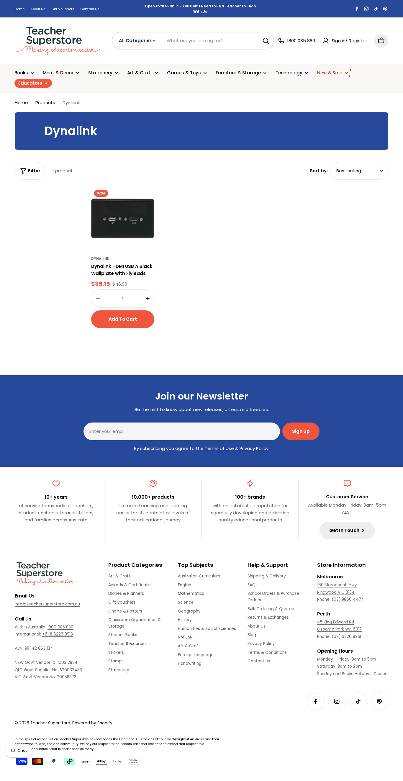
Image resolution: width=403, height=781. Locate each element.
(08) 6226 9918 (346, 636)
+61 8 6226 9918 (57, 634)
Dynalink (100, 258)
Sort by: (319, 171)
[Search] (265, 40)
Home (19, 8)
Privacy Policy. (254, 448)
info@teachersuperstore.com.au (47, 604)
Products (45, 102)
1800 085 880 (60, 627)
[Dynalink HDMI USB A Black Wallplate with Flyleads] (122, 218)
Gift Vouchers (62, 8)
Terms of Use (219, 448)
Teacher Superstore (50, 723)
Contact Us (89, 8)
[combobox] (193, 41)
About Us (37, 8)
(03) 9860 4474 (348, 599)
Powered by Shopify (92, 723)
